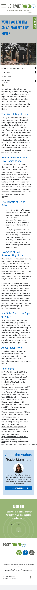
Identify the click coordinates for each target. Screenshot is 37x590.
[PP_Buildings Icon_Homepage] (32, 551)
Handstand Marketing (26, 570)
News (3, 81)
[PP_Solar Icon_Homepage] (19, 551)
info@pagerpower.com (14, 10)
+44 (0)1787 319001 (9, 576)
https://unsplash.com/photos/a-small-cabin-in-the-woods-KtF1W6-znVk (14, 439)
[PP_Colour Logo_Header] (24, 5)
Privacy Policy (8, 569)
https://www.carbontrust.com (11, 402)
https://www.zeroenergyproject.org (13, 427)
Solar (9, 81)
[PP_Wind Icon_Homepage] (25, 551)
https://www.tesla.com (9, 419)
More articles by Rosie (18, 488)
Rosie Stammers (18, 460)
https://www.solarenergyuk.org (12, 394)
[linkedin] (3, 85)
